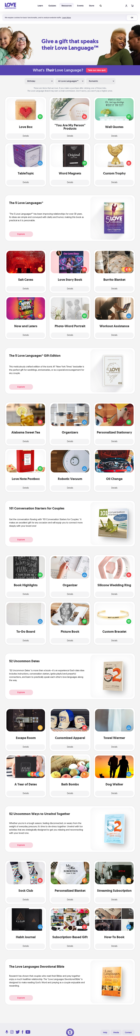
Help (105, 1032)
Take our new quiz (97, 70)
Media (116, 1032)
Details (26, 136)
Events (80, 5)
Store (91, 5)
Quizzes (52, 5)
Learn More (66, 17)
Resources (67, 5)
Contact (128, 1032)
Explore (21, 234)
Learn (40, 5)
